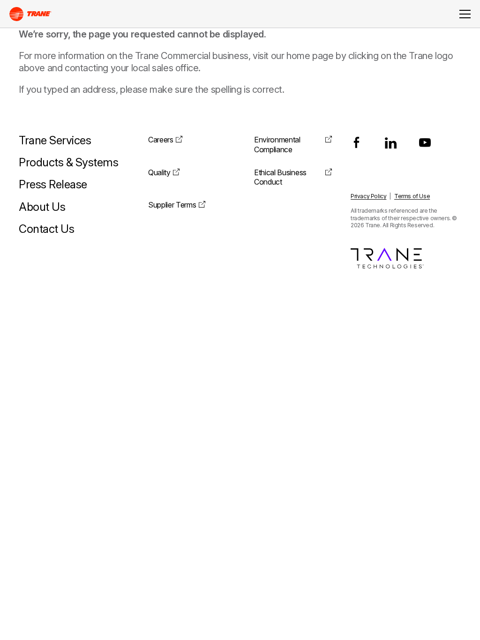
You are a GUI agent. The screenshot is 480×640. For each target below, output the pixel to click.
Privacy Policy (368, 196)
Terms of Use (412, 196)
